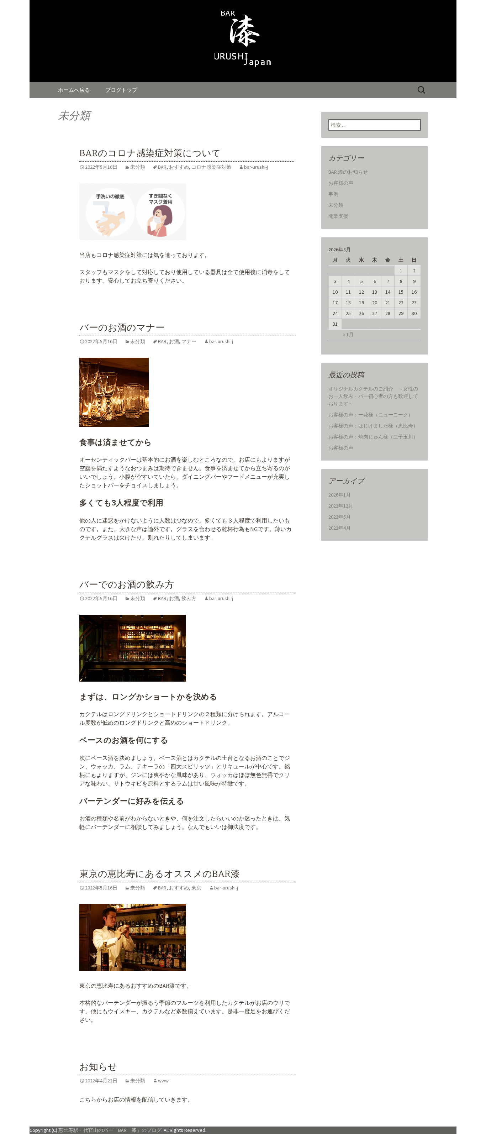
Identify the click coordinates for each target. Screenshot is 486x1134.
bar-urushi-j (256, 167)
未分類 (137, 167)
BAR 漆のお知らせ (348, 172)
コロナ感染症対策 (211, 167)
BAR (162, 167)
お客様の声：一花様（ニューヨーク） (370, 414)
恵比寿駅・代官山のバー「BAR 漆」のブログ (110, 1130)
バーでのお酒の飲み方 (126, 584)
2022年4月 (339, 528)
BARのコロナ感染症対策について (150, 153)
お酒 (174, 341)
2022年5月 (339, 517)
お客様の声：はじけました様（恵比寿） (373, 425)
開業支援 (338, 216)
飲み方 (188, 598)
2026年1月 (339, 495)
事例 (333, 194)
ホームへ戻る (74, 89)
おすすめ (179, 167)
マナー (188, 341)
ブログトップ (121, 89)
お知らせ (98, 1066)
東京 (196, 887)
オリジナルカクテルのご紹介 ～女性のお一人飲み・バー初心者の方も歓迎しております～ (373, 396)
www (163, 1080)
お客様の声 (340, 183)
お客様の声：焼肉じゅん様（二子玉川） (373, 437)
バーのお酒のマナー (122, 327)
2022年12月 (340, 506)
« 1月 (348, 334)
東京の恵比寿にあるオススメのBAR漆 (159, 874)
